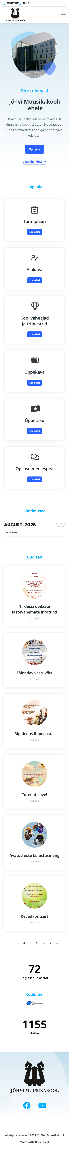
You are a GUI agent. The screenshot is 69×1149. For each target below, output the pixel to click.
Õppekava (34, 372)
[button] (63, 14)
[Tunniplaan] (34, 210)
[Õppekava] (34, 360)
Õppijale (34, 149)
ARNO (26, 3)
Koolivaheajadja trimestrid (34, 321)
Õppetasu (34, 420)
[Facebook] (26, 1105)
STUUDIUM (13, 3)
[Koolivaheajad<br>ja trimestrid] (34, 306)
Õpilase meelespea (34, 469)
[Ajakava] (34, 258)
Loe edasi (34, 231)
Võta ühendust (32, 161)
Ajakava (34, 269)
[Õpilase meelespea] (34, 457)
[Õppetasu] (34, 409)
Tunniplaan (34, 221)
